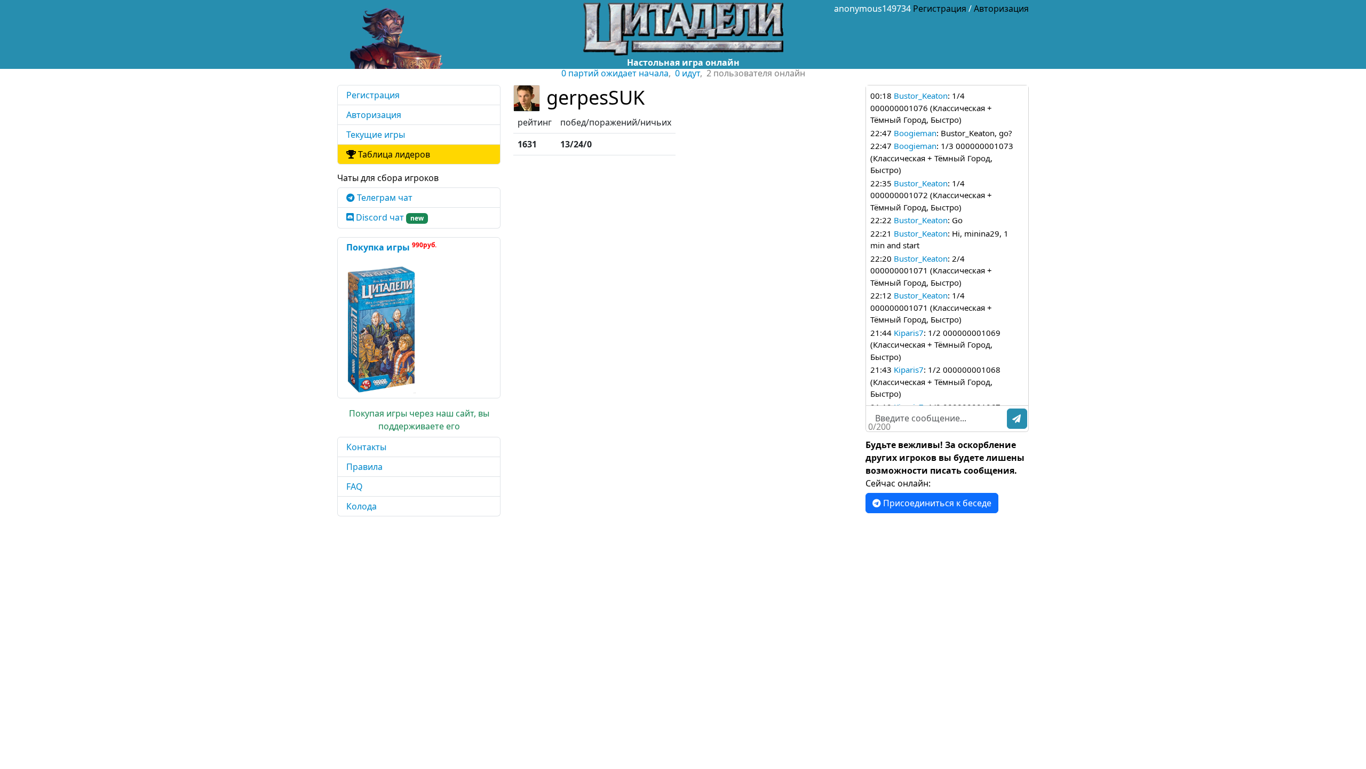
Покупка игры (391, 246)
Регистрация (939, 8)
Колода (361, 506)
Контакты (366, 447)
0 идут (687, 73)
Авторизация (1001, 8)
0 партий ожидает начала (615, 73)
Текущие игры (375, 134)
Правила (364, 467)
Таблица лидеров (393, 154)
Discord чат (389, 217)
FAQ (354, 486)
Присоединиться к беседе (936, 503)
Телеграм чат (383, 197)
